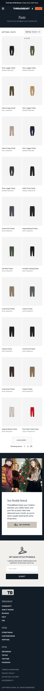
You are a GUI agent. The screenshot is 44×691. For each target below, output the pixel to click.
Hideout (24, 190)
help (4, 617)
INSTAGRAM (6, 651)
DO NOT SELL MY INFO (10, 677)
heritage (5, 640)
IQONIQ (4, 70)
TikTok (5, 655)
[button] (33, 31)
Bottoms (5, 32)
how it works (8, 610)
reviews (5, 613)
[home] (21, 8)
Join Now (38, 8)
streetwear (7, 632)
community (7, 606)
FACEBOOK (6, 662)
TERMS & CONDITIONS (10, 670)
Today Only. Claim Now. (22, 3)
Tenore (24, 431)
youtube (5, 659)
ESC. (3, 110)
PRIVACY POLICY (8, 673)
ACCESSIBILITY (7, 680)
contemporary (8, 636)
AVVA (3, 231)
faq (3, 620)
